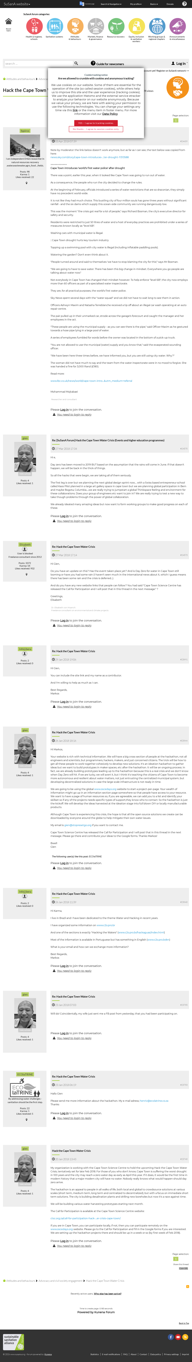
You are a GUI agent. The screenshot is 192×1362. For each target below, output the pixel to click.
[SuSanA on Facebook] (171, 1337)
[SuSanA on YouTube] (178, 1337)
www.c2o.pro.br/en (158, 939)
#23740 (184, 1159)
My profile (135, 4)
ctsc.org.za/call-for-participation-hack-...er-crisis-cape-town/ (86, 1218)
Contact (143, 1354)
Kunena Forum (104, 1312)
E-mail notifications (111, 1354)
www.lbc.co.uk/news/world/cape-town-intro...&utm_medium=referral (91, 381)
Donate (170, 4)
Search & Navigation (110, 4)
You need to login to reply (74, 414)
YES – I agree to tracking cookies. (96, 123)
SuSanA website (16, 4)
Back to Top (184, 1323)
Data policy (155, 1354)
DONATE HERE (180, 1344)
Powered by (85, 1312)
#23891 (184, 659)
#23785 (184, 1005)
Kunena (48, 1354)
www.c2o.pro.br (106, 925)
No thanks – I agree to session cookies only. (96, 129)
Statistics (94, 1354)
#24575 (184, 448)
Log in (64, 409)
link (75, 110)
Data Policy (110, 114)
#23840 (184, 902)
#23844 (184, 740)
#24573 (184, 555)
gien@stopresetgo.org (78, 825)
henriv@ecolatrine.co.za (154, 1100)
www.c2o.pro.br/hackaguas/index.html (141, 932)
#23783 (184, 1084)
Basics (153, 4)
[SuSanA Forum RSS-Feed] (185, 1337)
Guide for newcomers (110, 64)
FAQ (125, 1354)
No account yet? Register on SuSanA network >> (164, 70)
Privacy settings (171, 1354)
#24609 (184, 141)
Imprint (185, 1354)
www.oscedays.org (105, 789)
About (133, 1354)
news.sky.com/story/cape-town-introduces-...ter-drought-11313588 (90, 157)
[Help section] (184, 4)
